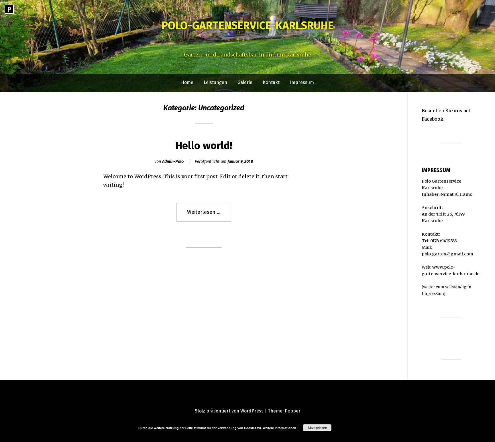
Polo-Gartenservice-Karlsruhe (248, 25)
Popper (292, 411)
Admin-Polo (173, 161)
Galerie (244, 82)
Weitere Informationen (279, 428)
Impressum (302, 82)
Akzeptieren (317, 427)
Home (187, 82)
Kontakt (271, 82)
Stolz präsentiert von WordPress (229, 411)
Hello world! (204, 145)
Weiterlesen (209, 215)
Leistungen (215, 82)
